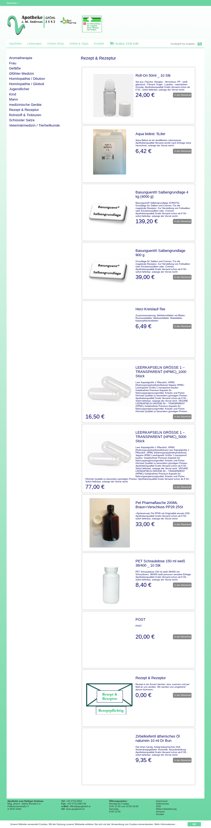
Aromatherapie (20, 58)
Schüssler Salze (22, 120)
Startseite (11, 3)
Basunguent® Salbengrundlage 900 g (160, 253)
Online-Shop (55, 43)
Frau (12, 63)
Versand (160, 811)
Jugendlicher (19, 89)
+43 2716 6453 (74, 801)
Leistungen (34, 43)
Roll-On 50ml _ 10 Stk (153, 75)
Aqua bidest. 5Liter (150, 134)
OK (194, 824)
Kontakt (99, 43)
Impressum (162, 801)
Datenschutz (162, 803)
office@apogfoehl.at (80, 806)
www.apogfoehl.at (75, 809)
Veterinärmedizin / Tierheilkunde (34, 125)
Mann (13, 99)
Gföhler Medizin (21, 73)
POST (140, 619)
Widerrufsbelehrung (166, 809)
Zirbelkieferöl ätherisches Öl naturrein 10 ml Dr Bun (158, 738)
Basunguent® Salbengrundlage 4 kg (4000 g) (162, 194)
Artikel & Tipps (78, 43)
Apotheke (15, 43)
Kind (12, 94)
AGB (158, 806)
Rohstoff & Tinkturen (25, 115)
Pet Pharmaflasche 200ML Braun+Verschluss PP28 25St (159, 505)
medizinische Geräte (25, 104)
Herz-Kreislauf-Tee (150, 309)
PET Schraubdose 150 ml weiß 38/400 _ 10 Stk (160, 563)
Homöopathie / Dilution (27, 78)
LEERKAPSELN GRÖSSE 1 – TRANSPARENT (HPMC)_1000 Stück (161, 371)
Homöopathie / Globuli (26, 84)
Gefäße (15, 68)
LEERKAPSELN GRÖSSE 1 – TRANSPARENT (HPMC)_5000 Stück (161, 436)
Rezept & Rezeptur (24, 110)
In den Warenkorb (182, 95)
